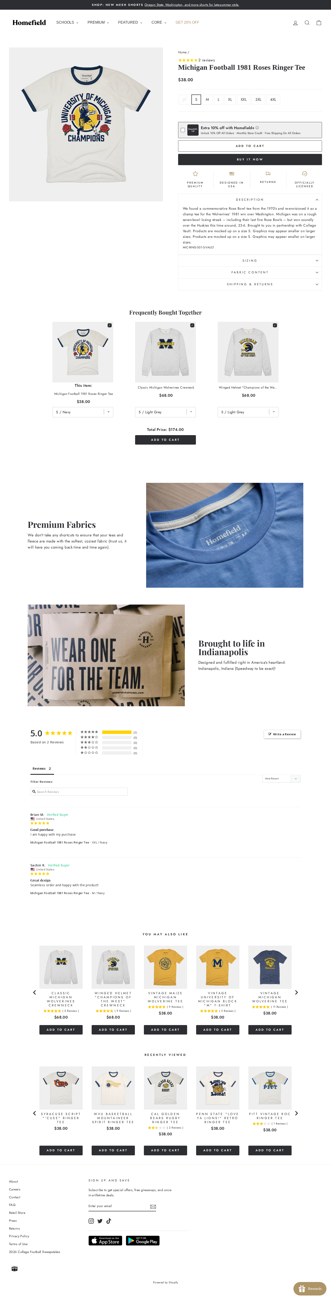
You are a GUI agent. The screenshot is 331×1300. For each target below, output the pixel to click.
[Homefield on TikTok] (108, 1221)
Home (182, 52)
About (13, 1181)
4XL (273, 99)
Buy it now (250, 159)
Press (13, 1220)
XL (230, 99)
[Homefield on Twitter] (100, 1221)
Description (250, 199)
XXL (244, 99)
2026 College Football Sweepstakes (34, 1252)
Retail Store (17, 1212)
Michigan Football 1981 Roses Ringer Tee (59, 842)
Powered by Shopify (165, 1282)
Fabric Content (250, 272)
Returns (14, 1228)
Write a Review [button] (284, 734)
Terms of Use (18, 1244)
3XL (258, 99)
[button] (257, 127)
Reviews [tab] (39, 768)
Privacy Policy (19, 1236)
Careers (14, 1189)
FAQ (12, 1205)
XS (184, 99)
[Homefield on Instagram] (91, 1221)
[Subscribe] (153, 1206)
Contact (14, 1197)
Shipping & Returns (250, 284)
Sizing (250, 260)
